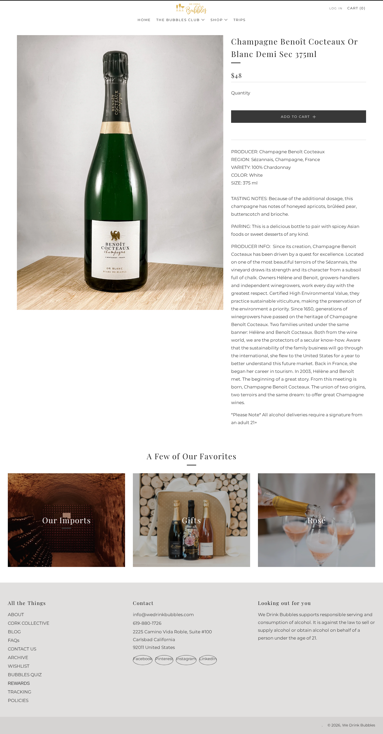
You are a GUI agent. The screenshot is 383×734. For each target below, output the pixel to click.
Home (144, 20)
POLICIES (18, 700)
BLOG (14, 631)
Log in (336, 8)
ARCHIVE (18, 657)
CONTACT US (22, 649)
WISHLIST (18, 666)
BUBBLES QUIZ (25, 674)
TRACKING (19, 691)
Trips (239, 20)
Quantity (240, 92)
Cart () (356, 8)
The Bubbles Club (178, 20)
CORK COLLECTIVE (28, 623)
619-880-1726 (147, 623)
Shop (217, 20)
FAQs (13, 640)
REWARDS (19, 683)
